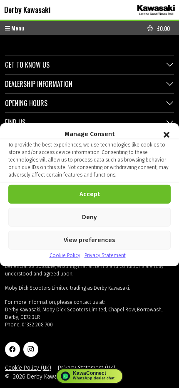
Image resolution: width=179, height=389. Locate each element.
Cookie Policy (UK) (28, 367)
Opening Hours (26, 103)
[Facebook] (12, 349)
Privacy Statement (105, 255)
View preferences (89, 240)
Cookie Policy (65, 255)
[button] (166, 134)
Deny (89, 217)
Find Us (15, 122)
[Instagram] (30, 349)
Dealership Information (38, 84)
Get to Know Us (27, 65)
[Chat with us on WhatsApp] (90, 376)
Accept (90, 194)
